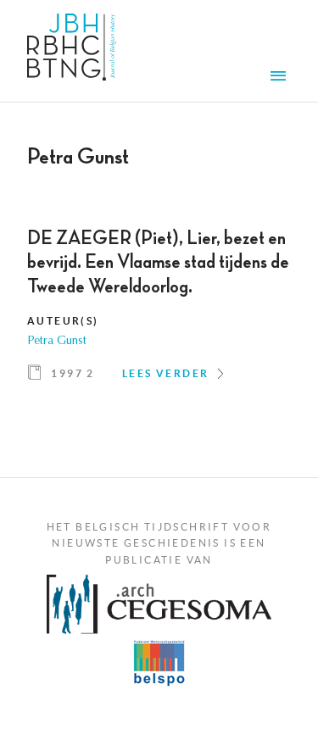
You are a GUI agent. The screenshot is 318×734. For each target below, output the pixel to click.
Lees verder (165, 373)
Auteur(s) (63, 320)
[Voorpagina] (71, 51)
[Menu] (281, 78)
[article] (159, 311)
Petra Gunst (56, 342)
